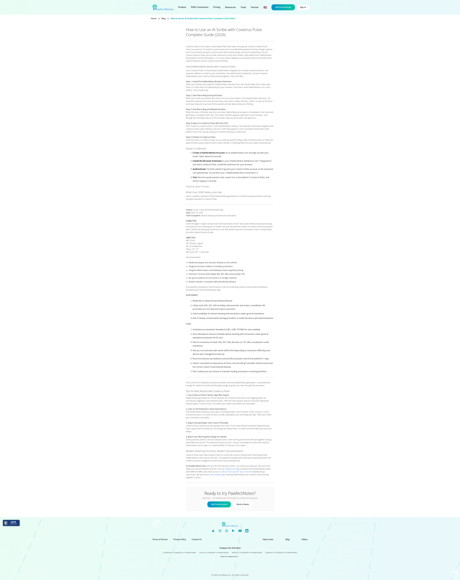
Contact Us (197, 539)
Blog (163, 18)
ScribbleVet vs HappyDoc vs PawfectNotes (179, 552)
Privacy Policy (179, 539)
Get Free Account (283, 7)
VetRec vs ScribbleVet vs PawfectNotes (247, 552)
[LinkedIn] (246, 531)
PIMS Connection (199, 7)
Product (182, 7)
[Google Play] (233, 531)
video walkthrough (217, 474)
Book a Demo (243, 504)
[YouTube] (240, 531)
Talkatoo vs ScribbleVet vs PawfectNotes (281, 552)
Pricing (216, 7)
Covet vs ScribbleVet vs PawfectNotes (214, 552)
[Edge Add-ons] (226, 531)
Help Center (268, 539)
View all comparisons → (230, 556)
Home (153, 18)
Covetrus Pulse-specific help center (234, 471)
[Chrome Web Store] (220, 531)
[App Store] (213, 531)
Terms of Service (160, 539)
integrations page (232, 468)
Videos (305, 539)
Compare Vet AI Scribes (230, 548)
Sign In (303, 7)
